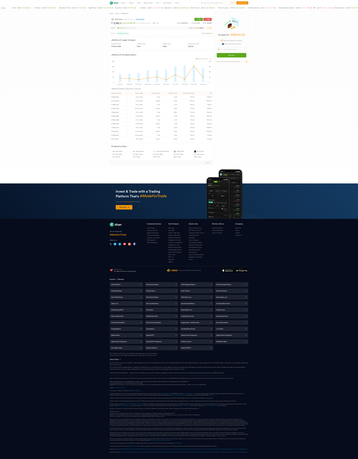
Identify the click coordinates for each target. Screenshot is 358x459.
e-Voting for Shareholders (208, 449)
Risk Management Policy (164, 452)
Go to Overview (206, 33)
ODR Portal (142, 449)
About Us (238, 228)
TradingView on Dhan (174, 240)
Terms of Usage (125, 452)
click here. (211, 395)
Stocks (117, 13)
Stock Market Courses (195, 247)
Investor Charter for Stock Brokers (154, 449)
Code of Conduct (217, 233)
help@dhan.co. (138, 390)
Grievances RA (153, 452)
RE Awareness (151, 240)
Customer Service (152, 230)
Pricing (237, 230)
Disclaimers (132, 452)
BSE (158, 23)
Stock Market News (194, 250)
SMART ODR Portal (138, 404)
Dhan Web (171, 230)
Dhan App (171, 228)
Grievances (146, 452)
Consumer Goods (140, 19)
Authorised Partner (217, 228)
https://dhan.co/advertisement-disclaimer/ (161, 440)
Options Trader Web (174, 235)
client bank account (119, 387)
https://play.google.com (184, 405)
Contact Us (238, 235)
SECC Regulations (152, 242)
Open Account (242, 3)
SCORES (136, 449)
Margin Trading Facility (174, 247)
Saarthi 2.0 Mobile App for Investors (215, 452)
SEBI (119, 449)
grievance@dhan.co (165, 393)
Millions (170, 262)
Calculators (192, 237)
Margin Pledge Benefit (174, 250)
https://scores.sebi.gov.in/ (124, 405)
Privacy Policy (139, 452)
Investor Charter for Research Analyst (184, 449)
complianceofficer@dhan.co (179, 395)
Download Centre (194, 235)
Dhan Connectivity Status (196, 254)
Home (111, 13)
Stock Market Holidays (195, 242)
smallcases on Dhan (174, 245)
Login (232, 3)
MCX (180, 443)
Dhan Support (151, 228)
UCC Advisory (197, 449)
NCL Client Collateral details (223, 449)
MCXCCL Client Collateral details (239, 449)
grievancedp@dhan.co (189, 393)
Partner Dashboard (217, 230)
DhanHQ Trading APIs (174, 237)
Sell (208, 19)
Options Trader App (174, 233)
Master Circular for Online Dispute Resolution (236, 452)
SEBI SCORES (129, 404)
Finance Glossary (194, 240)
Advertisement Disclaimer (185, 452)
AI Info (191, 259)
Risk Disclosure (174, 452)
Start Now (231, 55)
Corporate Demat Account (196, 233)
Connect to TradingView (175, 242)
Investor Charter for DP (169, 449)
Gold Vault (171, 259)
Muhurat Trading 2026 (195, 245)
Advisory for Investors (153, 237)
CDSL (131, 449)
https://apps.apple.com (211, 405)
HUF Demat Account (195, 230)
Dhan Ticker (171, 254)
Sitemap (121, 279)
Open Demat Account (195, 228)
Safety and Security (152, 233)
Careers (237, 233)
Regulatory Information (195, 257)
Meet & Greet (193, 252)
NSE (154, 23)
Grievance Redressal (153, 235)
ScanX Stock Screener (174, 252)
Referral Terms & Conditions (199, 452)
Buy (199, 19)
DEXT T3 (171, 257)
